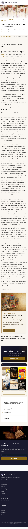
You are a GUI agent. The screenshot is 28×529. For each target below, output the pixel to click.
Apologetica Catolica (10, 474)
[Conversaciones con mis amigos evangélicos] (22, 373)
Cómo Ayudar (4, 498)
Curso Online (4, 503)
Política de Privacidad (14, 523)
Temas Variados (12, 20)
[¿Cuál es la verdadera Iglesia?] (22, 384)
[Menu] (25, 2)
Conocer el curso (9, 330)
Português (3, 512)
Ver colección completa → (14, 392)
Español (3, 510)
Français (3, 517)
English (3, 514)
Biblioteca (4, 20)
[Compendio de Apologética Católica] (6, 373)
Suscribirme (14, 458)
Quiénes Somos (5, 500)
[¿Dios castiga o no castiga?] (14, 384)
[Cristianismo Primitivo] (14, 373)
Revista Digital (4, 489)
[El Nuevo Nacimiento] (6, 384)
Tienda (3, 493)
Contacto (3, 505)
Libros (2, 491)
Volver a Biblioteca (7, 36)
